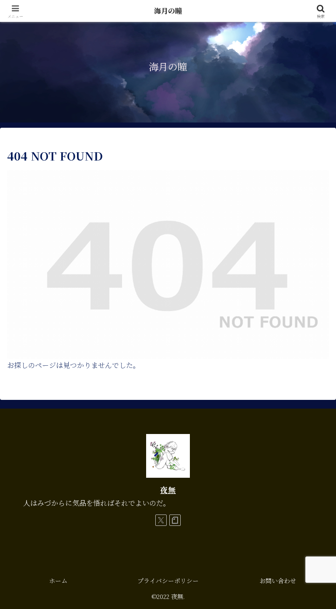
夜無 (168, 489)
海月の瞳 (168, 11)
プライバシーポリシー (168, 580)
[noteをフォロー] (175, 520)
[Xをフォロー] (161, 520)
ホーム (58, 580)
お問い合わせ (277, 580)
